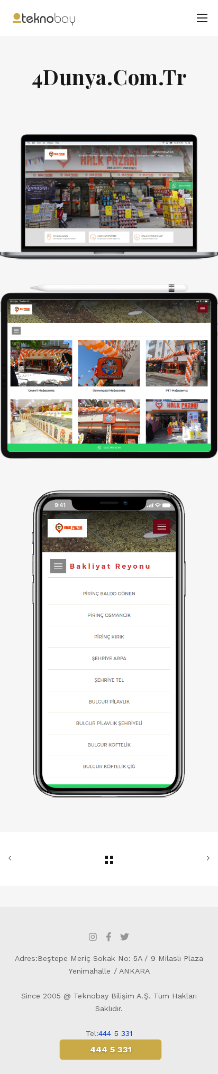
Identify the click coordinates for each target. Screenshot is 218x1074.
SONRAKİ (178, 858)
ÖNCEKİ (40, 858)
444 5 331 (115, 1033)
